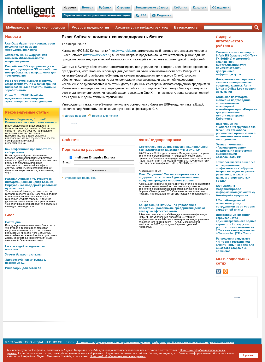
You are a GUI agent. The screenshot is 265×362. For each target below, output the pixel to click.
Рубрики (105, 7)
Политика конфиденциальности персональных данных (113, 342)
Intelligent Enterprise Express (95, 157)
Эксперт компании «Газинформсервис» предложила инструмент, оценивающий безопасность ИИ (234, 150)
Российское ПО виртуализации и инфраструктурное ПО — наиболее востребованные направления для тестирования (31, 71)
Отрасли (123, 7)
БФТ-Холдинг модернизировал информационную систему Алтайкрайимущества (235, 190)
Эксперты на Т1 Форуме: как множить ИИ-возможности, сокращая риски (26, 58)
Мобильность (17, 27)
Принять (248, 355)
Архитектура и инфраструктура (141, 27)
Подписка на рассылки (83, 149)
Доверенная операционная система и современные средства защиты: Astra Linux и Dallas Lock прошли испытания (236, 85)
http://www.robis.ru (122, 50)
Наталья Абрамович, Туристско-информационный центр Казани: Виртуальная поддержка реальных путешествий (31, 183)
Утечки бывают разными (23, 254)
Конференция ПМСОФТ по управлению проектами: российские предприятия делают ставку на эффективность (172, 208)
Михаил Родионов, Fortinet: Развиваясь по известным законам (31, 121)
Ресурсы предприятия (90, 27)
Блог (9, 215)
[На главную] (31, 16)
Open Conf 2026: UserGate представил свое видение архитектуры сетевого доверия (28, 98)
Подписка (164, 15)
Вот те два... (14, 222)
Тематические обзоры (152, 7)
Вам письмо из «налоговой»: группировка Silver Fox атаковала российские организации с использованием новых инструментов (235, 131)
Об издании (220, 7)
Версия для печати (105, 115)
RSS (143, 15)
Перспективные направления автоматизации (97, 15)
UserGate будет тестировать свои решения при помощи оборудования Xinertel (30, 46)
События (180, 7)
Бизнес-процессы (50, 27)
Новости (70, 7)
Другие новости (75, 115)
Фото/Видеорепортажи (160, 140)
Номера (87, 7)
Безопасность (186, 27)
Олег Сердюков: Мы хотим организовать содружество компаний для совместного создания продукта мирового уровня (169, 177)
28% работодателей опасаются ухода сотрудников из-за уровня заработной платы (235, 205)
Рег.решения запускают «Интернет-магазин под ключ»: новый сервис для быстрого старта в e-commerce (235, 245)
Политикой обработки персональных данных (118, 356)
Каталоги (199, 7)
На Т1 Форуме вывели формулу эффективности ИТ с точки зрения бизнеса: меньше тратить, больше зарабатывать (30, 85)
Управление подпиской (80, 177)
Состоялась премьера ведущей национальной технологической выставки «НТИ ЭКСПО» (173, 148)
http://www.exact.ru (97, 55)
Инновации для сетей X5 (23, 268)
